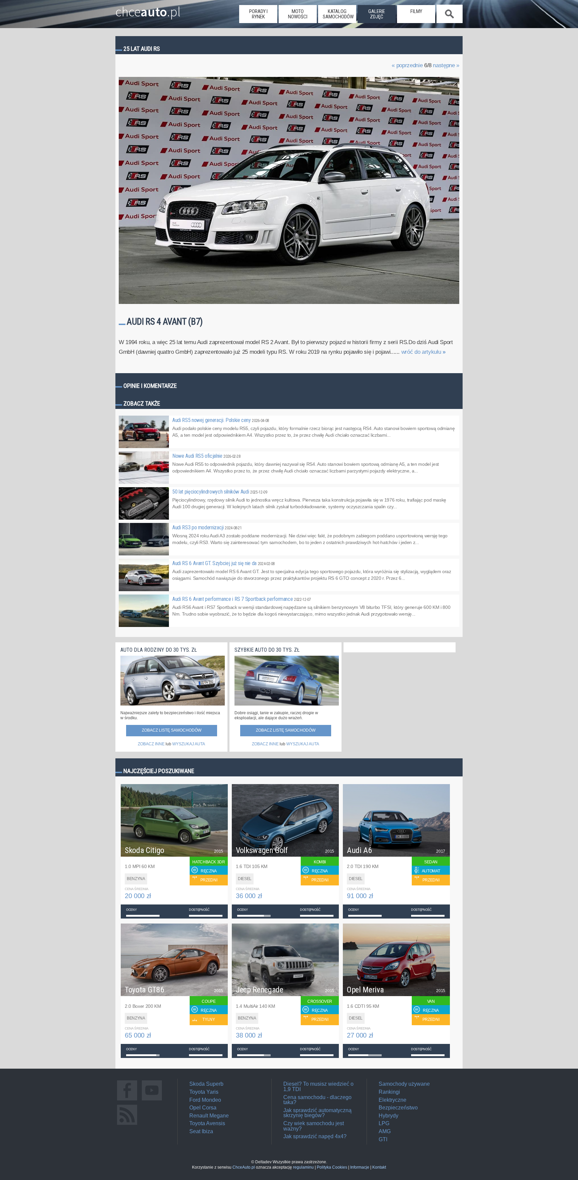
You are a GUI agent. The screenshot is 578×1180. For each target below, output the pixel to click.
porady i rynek (258, 14)
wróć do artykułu (423, 352)
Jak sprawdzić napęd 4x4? (315, 1136)
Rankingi (389, 1092)
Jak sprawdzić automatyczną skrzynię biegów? (317, 1112)
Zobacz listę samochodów (171, 730)
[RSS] (127, 1125)
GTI (383, 1139)
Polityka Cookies (332, 1167)
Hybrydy (388, 1115)
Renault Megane (209, 1115)
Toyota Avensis (207, 1123)
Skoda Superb (206, 1084)
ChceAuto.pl (243, 1167)
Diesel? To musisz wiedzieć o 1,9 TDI (318, 1086)
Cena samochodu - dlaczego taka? (317, 1099)
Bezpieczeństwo (398, 1107)
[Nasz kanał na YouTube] (152, 1100)
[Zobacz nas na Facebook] (127, 1100)
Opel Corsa (202, 1107)
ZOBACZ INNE (151, 744)
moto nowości (297, 14)
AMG (385, 1131)
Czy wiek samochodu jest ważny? (313, 1126)
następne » (446, 65)
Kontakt (379, 1167)
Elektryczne (392, 1100)
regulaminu (303, 1167)
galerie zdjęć (376, 14)
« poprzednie (407, 65)
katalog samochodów (338, 14)
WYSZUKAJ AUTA (188, 744)
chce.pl (148, 9)
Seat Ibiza (201, 1131)
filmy (416, 11)
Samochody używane (404, 1084)
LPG (384, 1123)
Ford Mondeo (205, 1100)
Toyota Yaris (203, 1092)
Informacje (359, 1167)
